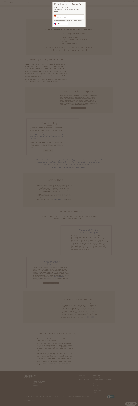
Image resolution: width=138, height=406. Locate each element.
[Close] (83, 3)
